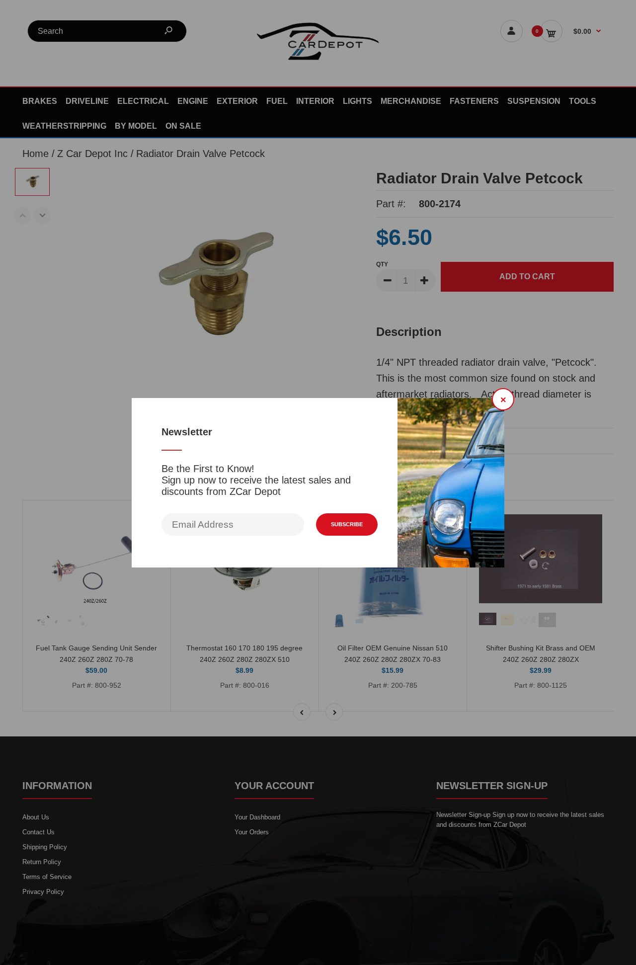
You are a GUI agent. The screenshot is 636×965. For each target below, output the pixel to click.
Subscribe (347, 524)
